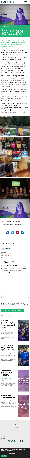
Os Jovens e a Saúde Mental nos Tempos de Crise (7, 348)
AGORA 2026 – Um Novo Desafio (8, 396)
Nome (3, 291)
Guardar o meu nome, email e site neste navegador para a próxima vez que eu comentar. (14, 304)
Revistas (3, 436)
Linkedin (17, 432)
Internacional (4, 427)
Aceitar (4, 455)
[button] (7, 232)
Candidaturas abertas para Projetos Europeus (6, 373)
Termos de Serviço (13, 315)
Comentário (5, 272)
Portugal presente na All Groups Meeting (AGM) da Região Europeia (8, 324)
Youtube (17, 434)
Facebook (17, 427)
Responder (3, 257)
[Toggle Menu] (25, 2)
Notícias (3, 429)
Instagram (17, 429)
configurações (12, 453)
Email (3, 296)
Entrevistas (3, 432)
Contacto (3, 438)
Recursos (3, 434)
